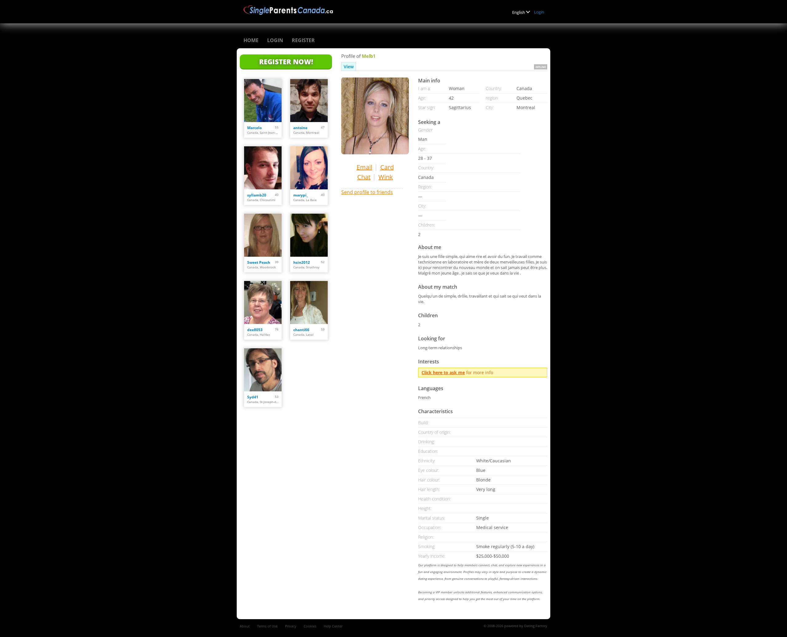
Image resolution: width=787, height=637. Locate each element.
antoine (300, 127)
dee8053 (255, 329)
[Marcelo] (263, 100)
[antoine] (309, 100)
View (349, 66)
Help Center (333, 626)
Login (539, 12)
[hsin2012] (309, 235)
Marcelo (254, 127)
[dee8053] (263, 302)
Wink (385, 177)
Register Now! (286, 61)
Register (303, 40)
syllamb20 (256, 195)
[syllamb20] (263, 167)
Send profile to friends (367, 192)
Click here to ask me (443, 372)
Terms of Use (267, 626)
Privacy (290, 626)
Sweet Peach (258, 262)
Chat (363, 177)
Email (364, 167)
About (245, 626)
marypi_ (300, 195)
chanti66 (301, 329)
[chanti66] (309, 302)
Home (251, 40)
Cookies (310, 626)
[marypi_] (309, 167)
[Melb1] (375, 115)
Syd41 (252, 397)
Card (387, 167)
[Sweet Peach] (263, 235)
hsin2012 (301, 262)
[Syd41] (263, 369)
